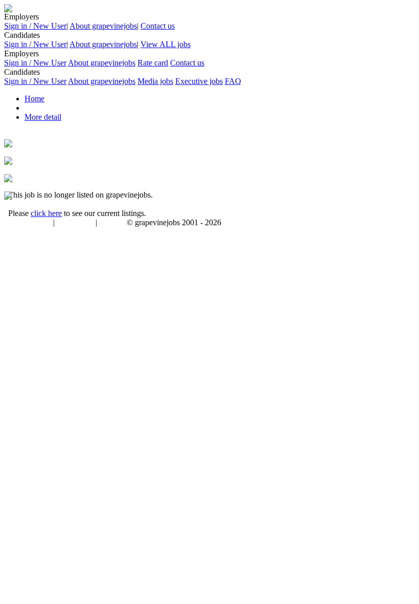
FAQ (233, 81)
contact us (113, 223)
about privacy (75, 223)
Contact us (158, 25)
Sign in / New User (35, 25)
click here (46, 213)
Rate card (152, 62)
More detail (43, 117)
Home (34, 98)
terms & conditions (26, 223)
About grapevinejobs (103, 25)
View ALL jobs (166, 44)
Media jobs (155, 81)
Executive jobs (199, 81)
